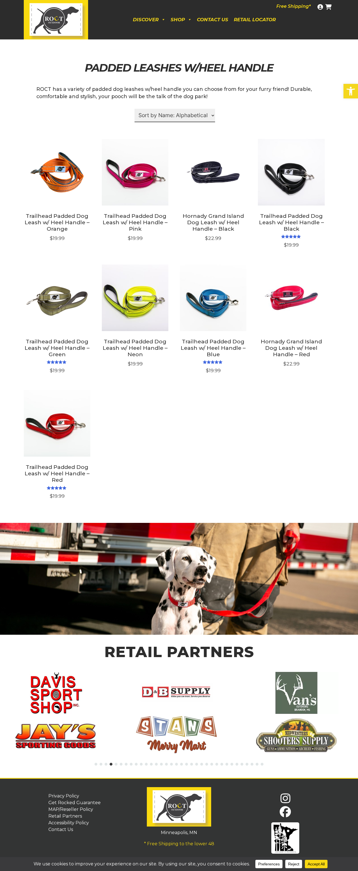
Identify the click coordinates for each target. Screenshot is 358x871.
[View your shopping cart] (329, 7)
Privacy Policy (63, 796)
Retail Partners (65, 816)
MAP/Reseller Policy (70, 809)
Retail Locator (255, 19)
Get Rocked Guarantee (74, 802)
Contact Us (212, 19)
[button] (350, 91)
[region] (179, 579)
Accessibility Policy (68, 822)
